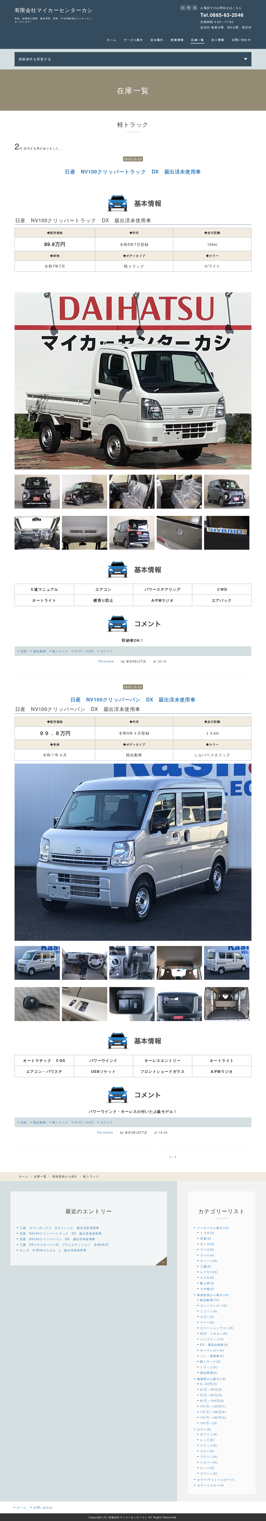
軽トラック (60, 651)
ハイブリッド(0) (212, 1339)
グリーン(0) (209, 1473)
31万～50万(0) (211, 1389)
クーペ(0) (207, 1322)
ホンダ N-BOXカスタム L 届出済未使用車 (53, 1250)
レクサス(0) (209, 1272)
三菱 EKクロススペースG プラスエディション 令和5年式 (64, 1244)
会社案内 (156, 40)
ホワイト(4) (209, 1434)
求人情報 (217, 40)
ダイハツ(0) (209, 1261)
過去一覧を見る (161, 1261)
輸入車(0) (207, 1283)
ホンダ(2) (207, 1244)
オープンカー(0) (212, 1350)
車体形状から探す (65, 1176)
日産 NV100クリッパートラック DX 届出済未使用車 (133, 171)
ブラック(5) (209, 1445)
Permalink (106, 661)
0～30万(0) (208, 1384)
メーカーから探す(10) (213, 1228)
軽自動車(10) (209, 1300)
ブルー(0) (207, 1451)
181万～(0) (208, 1423)
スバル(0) (207, 1255)
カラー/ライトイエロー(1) (216, 1479)
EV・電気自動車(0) (214, 1345)
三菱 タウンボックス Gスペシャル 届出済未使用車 (59, 1228)
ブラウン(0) (209, 1456)
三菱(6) (205, 1266)
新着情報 (177, 40)
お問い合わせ (241, 40)
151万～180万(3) (213, 1417)
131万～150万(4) (213, 1412)
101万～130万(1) (213, 1406)
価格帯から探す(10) (211, 1379)
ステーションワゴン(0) (217, 1328)
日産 (24, 651)
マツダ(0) (207, 1249)
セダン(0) (207, 1317)
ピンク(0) (207, 1468)
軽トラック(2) (210, 1361)
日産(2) (205, 1238)
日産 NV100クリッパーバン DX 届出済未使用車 (133, 699)
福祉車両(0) (209, 1373)
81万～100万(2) (212, 1400)
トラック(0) (209, 1367)
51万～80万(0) (211, 1395)
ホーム (111, 40)
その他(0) (207, 1289)
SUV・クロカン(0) (213, 1333)
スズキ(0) (207, 1277)
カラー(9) (204, 1429)
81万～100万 (84, 651)
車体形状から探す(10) (213, 1295)
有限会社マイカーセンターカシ (54, 9)
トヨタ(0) (207, 1233)
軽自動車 (39, 651)
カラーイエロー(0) (210, 1485)
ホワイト (106, 651)
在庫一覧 (197, 40)
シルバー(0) (209, 1462)
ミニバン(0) (209, 1311)
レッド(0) (207, 1440)
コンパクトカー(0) (213, 1305)
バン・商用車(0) (212, 1356)
